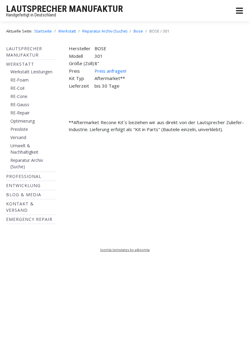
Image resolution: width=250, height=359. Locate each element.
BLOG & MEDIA (23, 194)
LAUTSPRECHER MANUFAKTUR (64, 8)
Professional (23, 176)
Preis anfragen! (110, 71)
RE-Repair (20, 113)
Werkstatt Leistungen (31, 72)
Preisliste (19, 129)
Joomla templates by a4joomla (125, 249)
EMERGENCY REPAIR (29, 219)
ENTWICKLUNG (23, 185)
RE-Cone (18, 96)
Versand (18, 137)
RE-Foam (19, 80)
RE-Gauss (19, 104)
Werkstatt (20, 64)
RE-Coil (17, 88)
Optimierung (22, 121)
